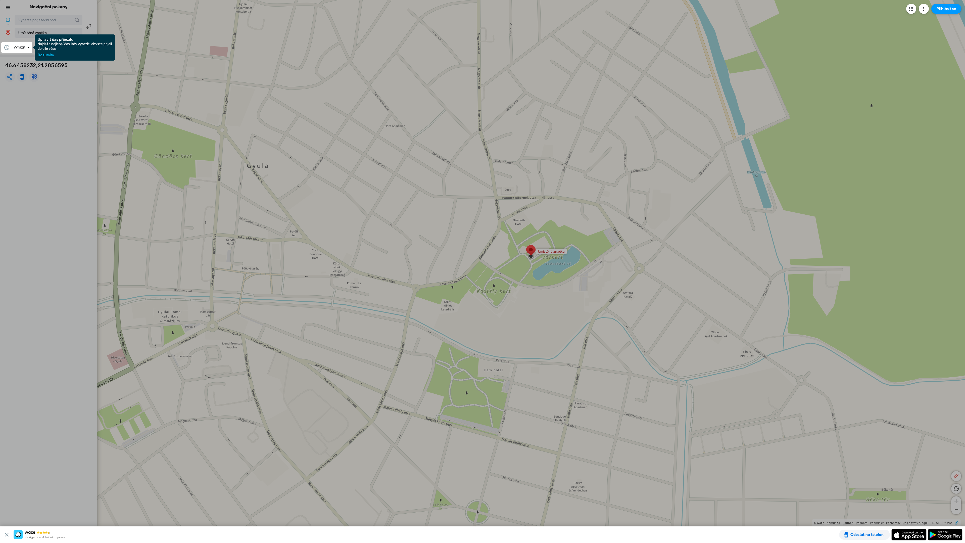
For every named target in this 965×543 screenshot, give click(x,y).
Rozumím (46, 55)
